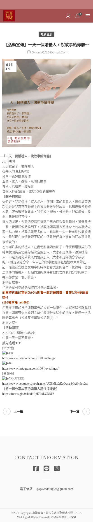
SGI (73, 517)
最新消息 (46, 34)
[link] (28, 358)
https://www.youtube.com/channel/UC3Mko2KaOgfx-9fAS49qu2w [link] (45, 383)
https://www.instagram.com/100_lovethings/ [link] (30, 368)
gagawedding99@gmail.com (55, 489)
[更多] (4, 162)
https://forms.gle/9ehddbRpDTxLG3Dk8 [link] (28, 394)
